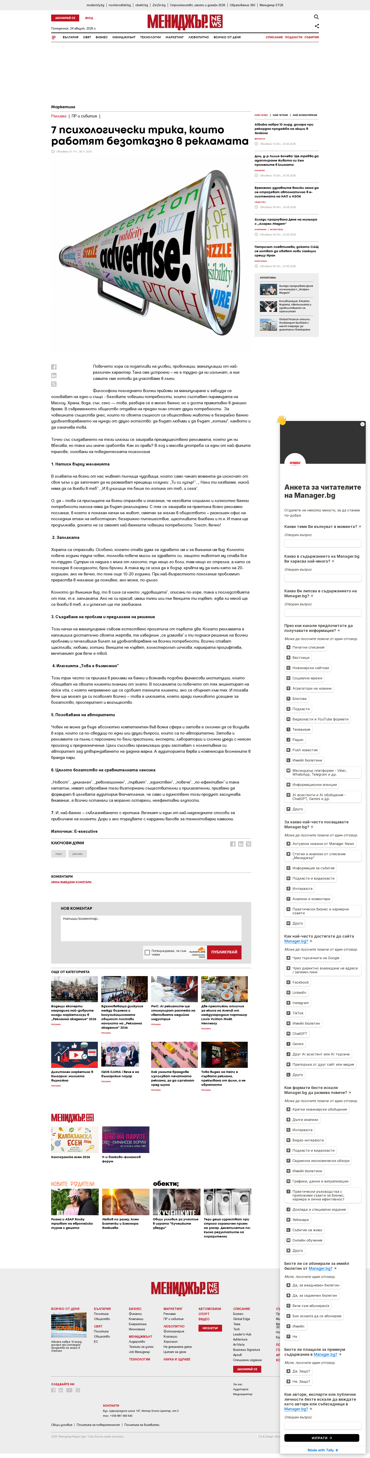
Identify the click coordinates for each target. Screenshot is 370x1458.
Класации (170, 1336)
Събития (311, 37)
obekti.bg (141, 5)
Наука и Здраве (177, 1359)
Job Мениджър (139, 1351)
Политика (101, 1313)
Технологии (150, 37)
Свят (87, 37)
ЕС (96, 1341)
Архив (237, 1354)
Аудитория (240, 1389)
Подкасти (293, 37)
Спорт (204, 1313)
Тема (236, 1324)
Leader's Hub (242, 1334)
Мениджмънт (124, 37)
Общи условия (61, 1424)
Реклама (170, 1313)
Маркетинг (175, 37)
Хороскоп (171, 1341)
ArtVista (239, 1344)
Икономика (137, 1329)
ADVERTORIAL (268, 278)
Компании (136, 1318)
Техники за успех (141, 1346)
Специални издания (247, 1360)
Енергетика (137, 1324)
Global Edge (241, 1318)
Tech (236, 1329)
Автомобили (209, 1308)
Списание (274, 37)
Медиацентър (242, 1394)
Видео (204, 1318)
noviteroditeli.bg (120, 5)
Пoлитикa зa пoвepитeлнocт (98, 1424)
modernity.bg (95, 5)
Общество (102, 1318)
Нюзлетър (210, 1328)
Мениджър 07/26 (271, 5)
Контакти (111, 1406)
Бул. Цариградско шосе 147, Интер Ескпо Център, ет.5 (141, 1410)
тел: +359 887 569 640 (117, 1415)
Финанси (135, 1313)
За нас (237, 1384)
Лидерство (137, 1341)
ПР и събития (174, 1318)
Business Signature (246, 1349)
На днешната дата (178, 1346)
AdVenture (240, 1339)
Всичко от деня (227, 37)
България (70, 37)
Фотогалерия (174, 1331)
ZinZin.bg (159, 5)
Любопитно (198, 37)
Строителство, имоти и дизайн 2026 (197, 5)
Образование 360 (242, 5)
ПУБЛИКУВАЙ (224, 952)
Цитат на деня (175, 1351)
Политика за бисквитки (141, 1424)
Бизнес (102, 37)
